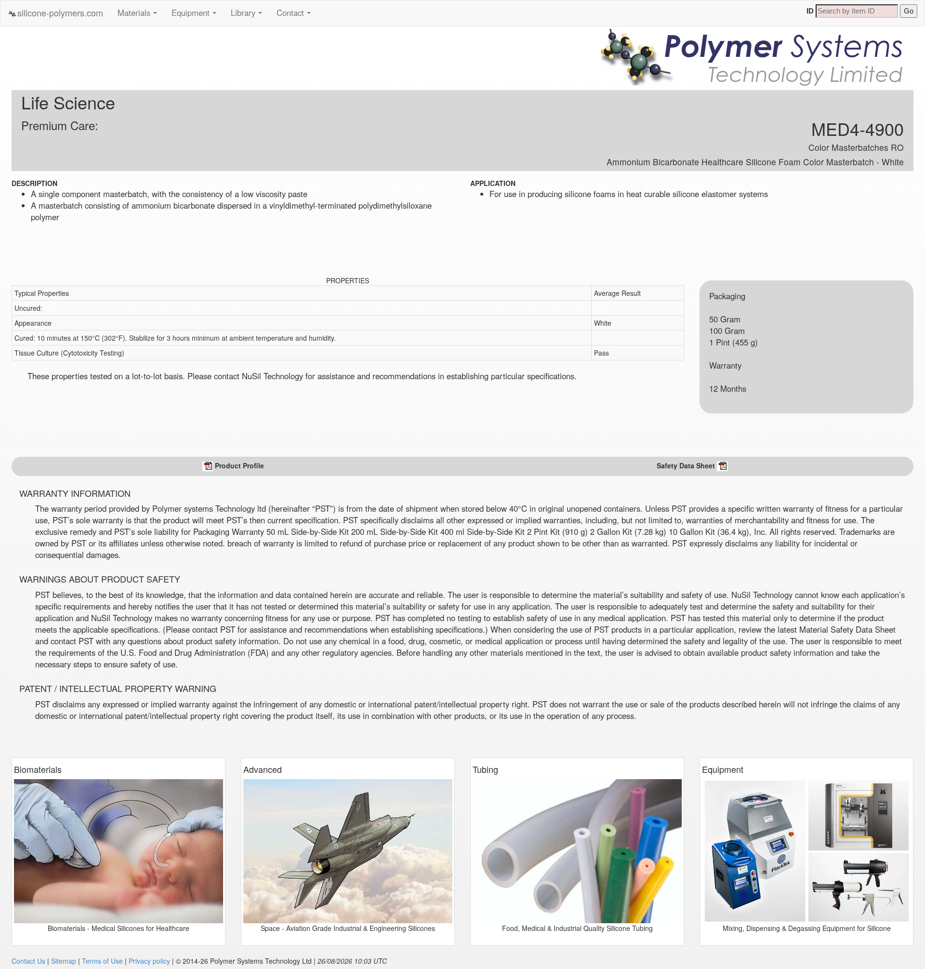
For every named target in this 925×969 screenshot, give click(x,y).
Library (249, 16)
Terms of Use (102, 961)
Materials (140, 16)
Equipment (197, 16)
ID (810, 11)
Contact (296, 16)
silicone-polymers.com (60, 12)
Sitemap (63, 961)
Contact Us (28, 961)
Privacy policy (149, 961)
